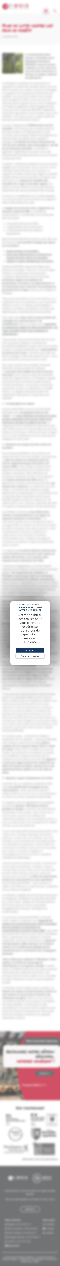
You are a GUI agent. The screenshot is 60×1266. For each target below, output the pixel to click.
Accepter (29, 650)
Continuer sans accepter (28, 604)
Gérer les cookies (30, 656)
